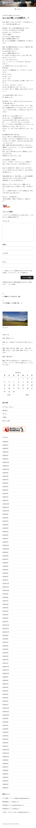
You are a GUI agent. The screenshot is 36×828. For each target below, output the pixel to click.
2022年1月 (5, 621)
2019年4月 (5, 735)
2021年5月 (5, 649)
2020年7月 (5, 684)
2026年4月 (5, 452)
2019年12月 (6, 708)
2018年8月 (5, 763)
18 (31, 385)
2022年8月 (5, 597)
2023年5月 (5, 566)
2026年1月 (5, 459)
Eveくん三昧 (6, 420)
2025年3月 (5, 493)
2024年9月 (5, 514)
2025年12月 (6, 462)
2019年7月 (5, 725)
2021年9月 (5, 635)
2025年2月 (5, 497)
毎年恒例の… (6, 801)
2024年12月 (6, 504)
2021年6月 (5, 646)
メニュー (19, 9)
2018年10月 (6, 756)
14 (13, 385)
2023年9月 (5, 552)
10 (27, 382)
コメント (6, 221)
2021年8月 (5, 639)
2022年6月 (5, 604)
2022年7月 (5, 601)
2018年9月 (5, 760)
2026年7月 (5, 445)
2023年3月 (5, 573)
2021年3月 (5, 656)
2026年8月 (5, 441)
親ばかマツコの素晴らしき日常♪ (17, 2)
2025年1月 (5, 500)
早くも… (5, 414)
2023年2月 (5, 576)
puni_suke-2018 (16, 15)
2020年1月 (5, 704)
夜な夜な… (6, 410)
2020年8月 (5, 680)
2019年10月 (6, 715)
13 (9, 385)
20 (9, 388)
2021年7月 (5, 642)
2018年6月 (5, 770)
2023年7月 (5, 559)
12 (4, 385)
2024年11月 (6, 507)
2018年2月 (5, 784)
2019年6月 (5, 729)
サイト (4, 262)
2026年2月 (5, 455)
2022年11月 (6, 587)
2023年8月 (5, 556)
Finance (14, 801)
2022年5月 (5, 607)
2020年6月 (5, 687)
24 (27, 388)
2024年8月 (5, 517)
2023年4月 (5, 569)
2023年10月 (6, 549)
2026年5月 (5, 448)
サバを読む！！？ (8, 798)
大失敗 (4, 417)
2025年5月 (5, 486)
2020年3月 (5, 697)
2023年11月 (6, 545)
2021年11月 (6, 628)
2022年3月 (5, 614)
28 (13, 391)
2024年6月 (5, 524)
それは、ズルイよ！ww (9, 812)
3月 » (27, 394)
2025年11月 (6, 466)
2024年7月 (5, 521)
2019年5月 (5, 732)
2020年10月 (6, 673)
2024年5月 (5, 528)
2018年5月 (5, 774)
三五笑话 (14, 808)
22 (18, 388)
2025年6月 (5, 483)
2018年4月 (5, 777)
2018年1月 (5, 787)
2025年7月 (5, 479)
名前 (5, 244)
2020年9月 (5, 677)
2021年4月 (5, 652)
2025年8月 (5, 476)
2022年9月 (5, 594)
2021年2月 (5, 659)
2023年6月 (5, 562)
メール (5, 253)
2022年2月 (5, 618)
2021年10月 (6, 632)
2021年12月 (6, 625)
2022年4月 (5, 611)
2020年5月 (5, 691)
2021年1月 (5, 663)
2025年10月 (6, 469)
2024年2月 (5, 538)
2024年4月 (5, 531)
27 (9, 391)
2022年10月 (6, 590)
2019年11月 (6, 711)
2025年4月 (5, 490)
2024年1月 (5, 542)
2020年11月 (6, 670)
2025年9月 (5, 473)
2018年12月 (6, 749)
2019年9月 (5, 718)
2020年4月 (5, 694)
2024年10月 (6, 511)
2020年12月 (6, 666)
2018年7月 (5, 767)
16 (23, 385)
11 (31, 382)
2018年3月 (5, 781)
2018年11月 (6, 753)
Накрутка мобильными (21, 798)
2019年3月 (5, 739)
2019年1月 (5, 746)
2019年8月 (5, 722)
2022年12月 (6, 583)
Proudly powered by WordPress (11, 824)
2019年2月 (5, 742)
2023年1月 (5, 580)
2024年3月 (5, 535)
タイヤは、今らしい (8, 407)
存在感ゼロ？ (6, 805)
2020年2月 (5, 701)
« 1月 (8, 394)
